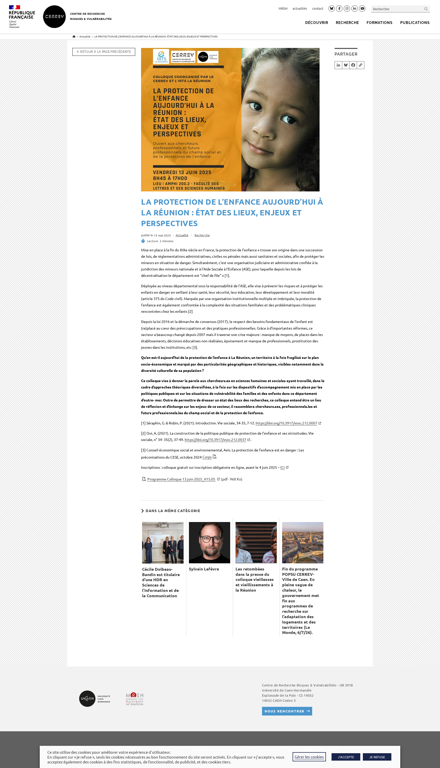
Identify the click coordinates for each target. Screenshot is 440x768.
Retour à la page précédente (105, 52)
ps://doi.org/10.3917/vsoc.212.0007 (286, 423)
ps (207, 456)
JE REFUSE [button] (377, 757)
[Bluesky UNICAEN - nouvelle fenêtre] (331, 8)
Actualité (182, 235)
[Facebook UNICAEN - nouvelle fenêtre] (339, 8)
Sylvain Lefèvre (204, 568)
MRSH (283, 8)
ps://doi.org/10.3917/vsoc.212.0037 (215, 439)
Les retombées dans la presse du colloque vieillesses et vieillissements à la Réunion (255, 579)
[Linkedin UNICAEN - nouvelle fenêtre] (354, 8)
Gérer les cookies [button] (309, 756)
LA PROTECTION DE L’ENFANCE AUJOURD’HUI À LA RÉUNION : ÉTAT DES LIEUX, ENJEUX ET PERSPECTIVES (155, 36)
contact (317, 8)
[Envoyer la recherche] (426, 8)
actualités (300, 8)
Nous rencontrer (285, 711)
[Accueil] (74, 36)
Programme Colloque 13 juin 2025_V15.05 (194, 479)
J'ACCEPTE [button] (346, 757)
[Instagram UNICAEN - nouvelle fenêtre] (347, 8)
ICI (282, 467)
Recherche (202, 235)
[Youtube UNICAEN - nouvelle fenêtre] (362, 8)
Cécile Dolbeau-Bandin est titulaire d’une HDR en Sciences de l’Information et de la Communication (161, 582)
